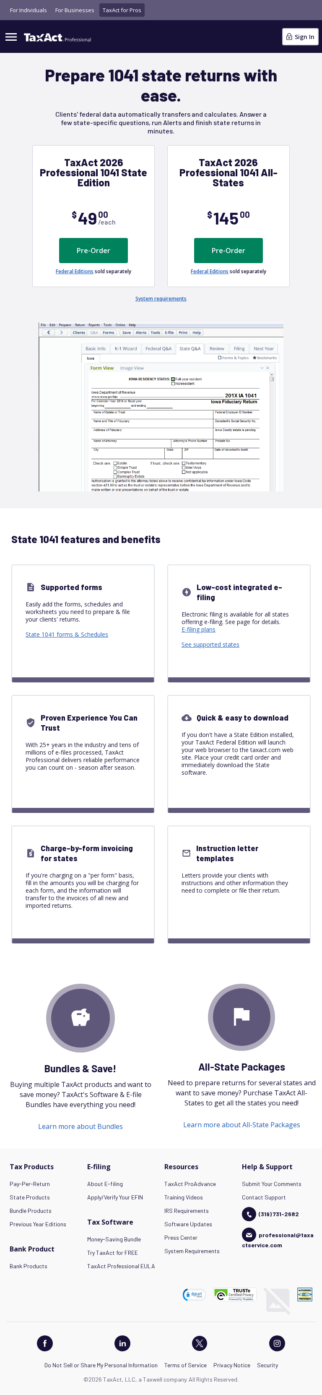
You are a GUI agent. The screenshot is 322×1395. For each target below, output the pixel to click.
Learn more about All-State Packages (241, 1124)
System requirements (161, 298)
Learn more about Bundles (80, 1126)
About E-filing (105, 1183)
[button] (194, 1294)
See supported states (210, 644)
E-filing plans (199, 629)
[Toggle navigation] (11, 36)
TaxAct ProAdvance (190, 1183)
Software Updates (188, 1224)
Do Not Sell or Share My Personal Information (101, 1365)
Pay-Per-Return (30, 1183)
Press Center (180, 1237)
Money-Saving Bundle (114, 1239)
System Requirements (192, 1250)
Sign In (303, 37)
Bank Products (28, 1266)
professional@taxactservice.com (278, 1240)
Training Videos (183, 1197)
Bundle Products (31, 1210)
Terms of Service (185, 1365)
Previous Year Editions (38, 1224)
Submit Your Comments (271, 1183)
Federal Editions (74, 271)
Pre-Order (93, 250)
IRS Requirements (186, 1210)
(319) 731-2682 (279, 1213)
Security (267, 1365)
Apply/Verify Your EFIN (115, 1197)
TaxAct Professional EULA (121, 1266)
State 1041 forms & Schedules (67, 634)
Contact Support (264, 1197)
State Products (30, 1197)
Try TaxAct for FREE (112, 1252)
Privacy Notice (231, 1365)
